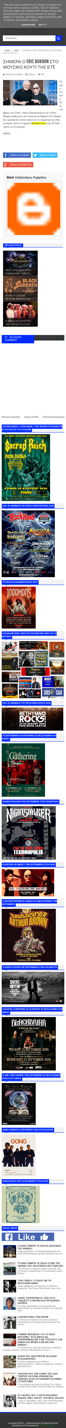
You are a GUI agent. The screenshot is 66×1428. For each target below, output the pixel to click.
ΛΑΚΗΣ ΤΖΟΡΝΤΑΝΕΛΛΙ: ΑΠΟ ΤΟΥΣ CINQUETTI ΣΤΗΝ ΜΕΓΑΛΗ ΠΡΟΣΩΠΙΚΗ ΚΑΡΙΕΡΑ (38, 1300)
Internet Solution (46, 1425)
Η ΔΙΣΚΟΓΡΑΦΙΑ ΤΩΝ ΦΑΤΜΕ (33, 1317)
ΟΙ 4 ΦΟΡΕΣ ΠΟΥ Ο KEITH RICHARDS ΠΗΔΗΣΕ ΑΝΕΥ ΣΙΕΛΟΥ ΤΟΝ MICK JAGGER (41, 1396)
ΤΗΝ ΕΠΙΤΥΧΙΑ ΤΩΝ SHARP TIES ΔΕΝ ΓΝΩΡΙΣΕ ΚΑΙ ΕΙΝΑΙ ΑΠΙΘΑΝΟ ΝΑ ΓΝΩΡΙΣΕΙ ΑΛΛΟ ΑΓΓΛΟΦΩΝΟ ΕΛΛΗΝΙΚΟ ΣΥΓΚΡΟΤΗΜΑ (40, 1378)
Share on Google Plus (21, 164)
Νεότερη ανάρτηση (11, 417)
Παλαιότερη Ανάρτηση (53, 417)
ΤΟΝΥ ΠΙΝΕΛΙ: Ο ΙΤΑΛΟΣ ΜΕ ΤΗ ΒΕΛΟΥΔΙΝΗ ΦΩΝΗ (34, 1282)
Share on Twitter (48, 155)
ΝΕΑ (42, 74)
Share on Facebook (19, 155)
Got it (42, 25)
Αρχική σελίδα (31, 417)
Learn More (28, 25)
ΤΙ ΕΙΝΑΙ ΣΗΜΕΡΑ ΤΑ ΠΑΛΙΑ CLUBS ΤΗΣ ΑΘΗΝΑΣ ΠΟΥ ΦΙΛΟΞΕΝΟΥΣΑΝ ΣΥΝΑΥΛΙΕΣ (40, 1264)
